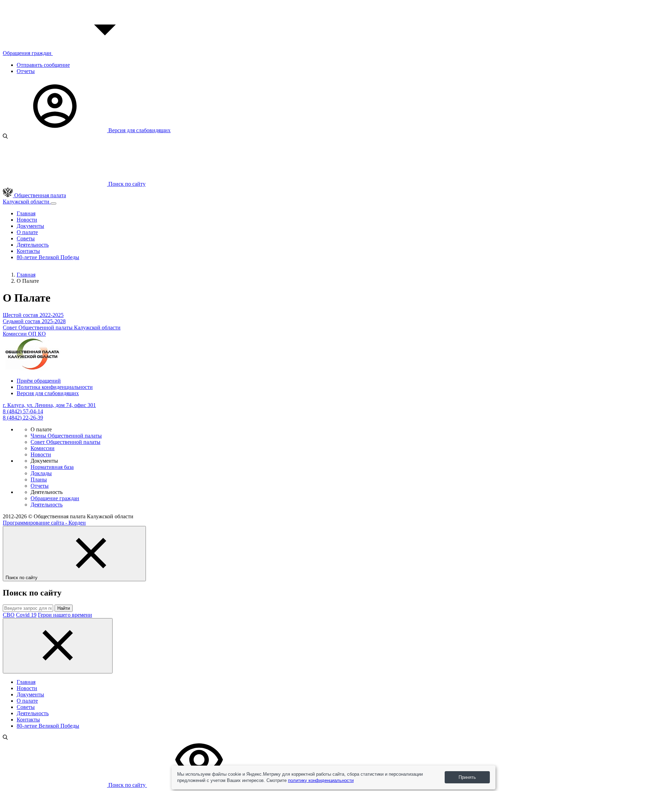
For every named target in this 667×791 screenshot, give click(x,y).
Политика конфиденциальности (55, 387)
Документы (30, 226)
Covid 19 (26, 615)
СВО (9, 615)
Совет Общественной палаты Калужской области (62, 327)
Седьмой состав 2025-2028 (34, 321)
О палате (27, 232)
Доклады (41, 473)
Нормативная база (52, 467)
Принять (467, 777)
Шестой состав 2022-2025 (33, 315)
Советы (26, 238)
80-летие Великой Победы (48, 257)
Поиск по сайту (127, 785)
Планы (39, 479)
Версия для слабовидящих (139, 130)
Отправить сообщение (43, 65)
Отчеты (26, 71)
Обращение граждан (55, 498)
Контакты (28, 251)
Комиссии (43, 448)
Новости (27, 220)
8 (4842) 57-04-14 (23, 411)
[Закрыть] (58, 645)
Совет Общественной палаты (65, 442)
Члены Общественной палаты (66, 436)
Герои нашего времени (65, 615)
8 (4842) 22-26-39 (23, 418)
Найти (63, 608)
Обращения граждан (28, 53)
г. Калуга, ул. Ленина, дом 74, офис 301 (49, 405)
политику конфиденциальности (321, 780)
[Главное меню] (53, 203)
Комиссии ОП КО (24, 334)
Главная (26, 213)
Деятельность (33, 245)
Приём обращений (39, 381)
